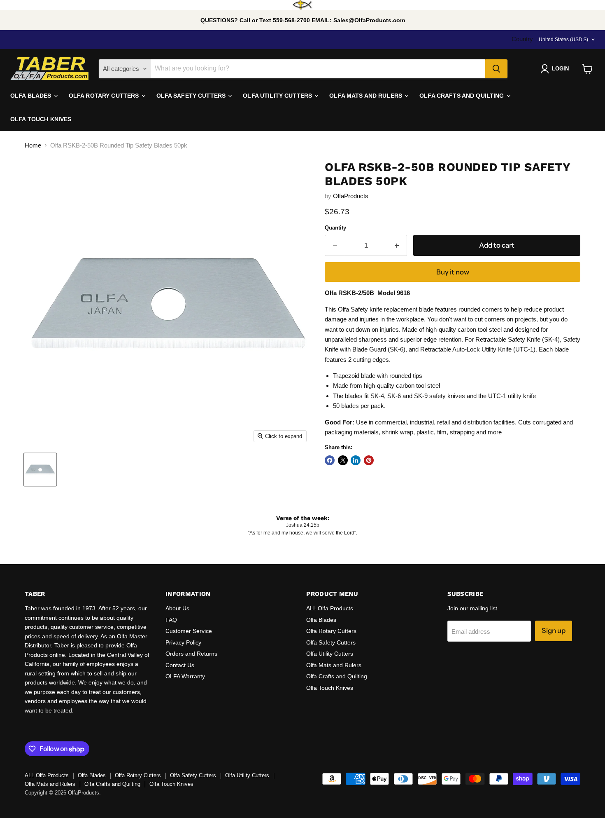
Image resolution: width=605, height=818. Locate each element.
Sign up (553, 630)
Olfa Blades (321, 619)
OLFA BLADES (31, 95)
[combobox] (318, 68)
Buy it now (452, 272)
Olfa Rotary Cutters (331, 631)
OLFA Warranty (185, 676)
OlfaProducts (350, 195)
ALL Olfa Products (329, 608)
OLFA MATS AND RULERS (366, 95)
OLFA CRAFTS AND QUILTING (462, 95)
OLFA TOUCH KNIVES (40, 119)
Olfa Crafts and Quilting (336, 676)
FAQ (171, 619)
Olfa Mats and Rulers (333, 665)
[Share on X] (343, 460)
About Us (177, 608)
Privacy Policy (183, 642)
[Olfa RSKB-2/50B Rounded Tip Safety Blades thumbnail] (40, 469)
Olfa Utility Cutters (329, 653)
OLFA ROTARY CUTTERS (105, 95)
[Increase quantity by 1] (397, 245)
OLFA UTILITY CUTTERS (278, 95)
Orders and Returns (191, 653)
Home (33, 145)
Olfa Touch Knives (329, 687)
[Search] (496, 68)
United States (563, 39)
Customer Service (188, 631)
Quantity (335, 228)
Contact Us (179, 665)
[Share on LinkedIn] (356, 460)
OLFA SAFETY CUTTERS (192, 95)
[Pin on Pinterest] (369, 460)
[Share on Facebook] (330, 460)
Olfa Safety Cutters (331, 642)
